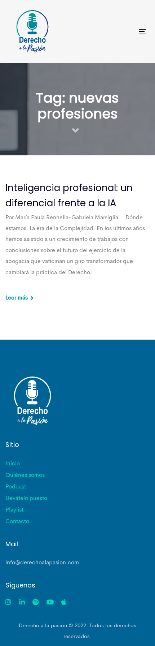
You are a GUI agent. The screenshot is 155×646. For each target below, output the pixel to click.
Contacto (17, 522)
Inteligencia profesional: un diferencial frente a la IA (69, 195)
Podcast (15, 487)
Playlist (14, 510)
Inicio (12, 464)
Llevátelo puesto (26, 498)
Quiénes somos (25, 475)
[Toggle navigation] (123, 31)
